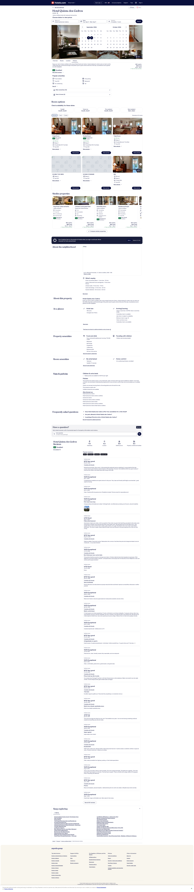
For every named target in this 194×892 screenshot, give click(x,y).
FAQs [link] (71, 858)
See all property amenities (90, 353)
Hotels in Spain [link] (55, 870)
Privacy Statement (101, 887)
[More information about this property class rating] (57, 13)
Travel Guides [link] (130, 863)
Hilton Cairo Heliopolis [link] (102, 821)
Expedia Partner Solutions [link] (94, 859)
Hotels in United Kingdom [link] (57, 865)
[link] (139, 7)
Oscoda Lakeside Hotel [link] (60, 826)
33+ (139, 56)
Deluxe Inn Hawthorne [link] (102, 834)
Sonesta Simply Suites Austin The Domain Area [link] (66, 816)
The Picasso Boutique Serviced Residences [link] (65, 821)
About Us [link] (129, 855)
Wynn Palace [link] (57, 819)
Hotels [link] (53, 841)
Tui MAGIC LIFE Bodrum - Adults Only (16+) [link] (107, 816)
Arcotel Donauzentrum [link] (60, 822)
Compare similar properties (98, 231)
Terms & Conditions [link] (112, 855)
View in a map (87, 274)
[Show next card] (141, 212)
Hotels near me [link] (130, 860)
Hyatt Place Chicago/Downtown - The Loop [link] (65, 836)
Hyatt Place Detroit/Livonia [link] (104, 831)
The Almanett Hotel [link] (102, 819)
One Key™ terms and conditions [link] (115, 860)
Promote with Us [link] (93, 864)
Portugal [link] (58, 841)
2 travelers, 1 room (116, 22)
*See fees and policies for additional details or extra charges (96, 329)
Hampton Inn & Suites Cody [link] (104, 833)
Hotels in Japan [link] (55, 872)
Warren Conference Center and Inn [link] (106, 818)
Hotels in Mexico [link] (55, 858)
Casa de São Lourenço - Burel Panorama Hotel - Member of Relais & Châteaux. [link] (117, 836)
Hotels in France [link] (55, 868)
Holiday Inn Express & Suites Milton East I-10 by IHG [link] (110, 827)
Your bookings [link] (73, 855)
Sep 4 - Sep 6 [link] (131, 110)
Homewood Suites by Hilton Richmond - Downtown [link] (67, 825)
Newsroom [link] (91, 862)
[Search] (139, 434)
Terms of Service (8, 889)
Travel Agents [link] (92, 866)
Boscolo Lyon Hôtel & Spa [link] (103, 829)
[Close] (191, 888)
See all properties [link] (59, 7)
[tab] (56, 812)
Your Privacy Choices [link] (112, 863)
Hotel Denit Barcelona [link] (102, 823)
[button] (88, 34)
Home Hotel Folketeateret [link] (61, 830)
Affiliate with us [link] (92, 857)
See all (54, 86)
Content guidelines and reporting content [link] (115, 868)
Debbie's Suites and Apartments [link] (105, 822)
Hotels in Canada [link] (55, 860)
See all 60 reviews (57, 72)
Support (126, 2)
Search (139, 21)
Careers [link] (128, 858)
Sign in (140, 2)
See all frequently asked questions (92, 419)
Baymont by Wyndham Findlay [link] (62, 831)
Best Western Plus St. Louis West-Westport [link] (65, 829)
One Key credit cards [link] (131, 865)
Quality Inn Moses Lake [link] (103, 826)
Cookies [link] (109, 865)
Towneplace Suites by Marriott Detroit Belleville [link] (66, 823)
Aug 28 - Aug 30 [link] (108, 110)
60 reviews (56, 449)
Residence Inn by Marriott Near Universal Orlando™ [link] (110, 830)
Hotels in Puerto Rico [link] (56, 875)
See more (85, 293)
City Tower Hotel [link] (101, 825)
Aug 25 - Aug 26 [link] (62, 110)
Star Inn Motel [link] (58, 818)
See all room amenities (89, 365)
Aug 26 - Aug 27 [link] (85, 110)
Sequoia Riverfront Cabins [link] (61, 833)
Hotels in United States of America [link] (59, 855)
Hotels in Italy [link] (55, 863)
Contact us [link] (72, 860)
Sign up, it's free (136, 240)
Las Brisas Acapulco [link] (59, 827)
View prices (75, 152)
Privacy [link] (109, 858)
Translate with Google (89, 465)
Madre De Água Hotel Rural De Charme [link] (64, 834)
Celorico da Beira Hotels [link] (66, 841)
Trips (131, 2)
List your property (116, 2)
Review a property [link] (74, 863)
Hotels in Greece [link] (55, 877)
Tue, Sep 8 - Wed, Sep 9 (89, 22)
